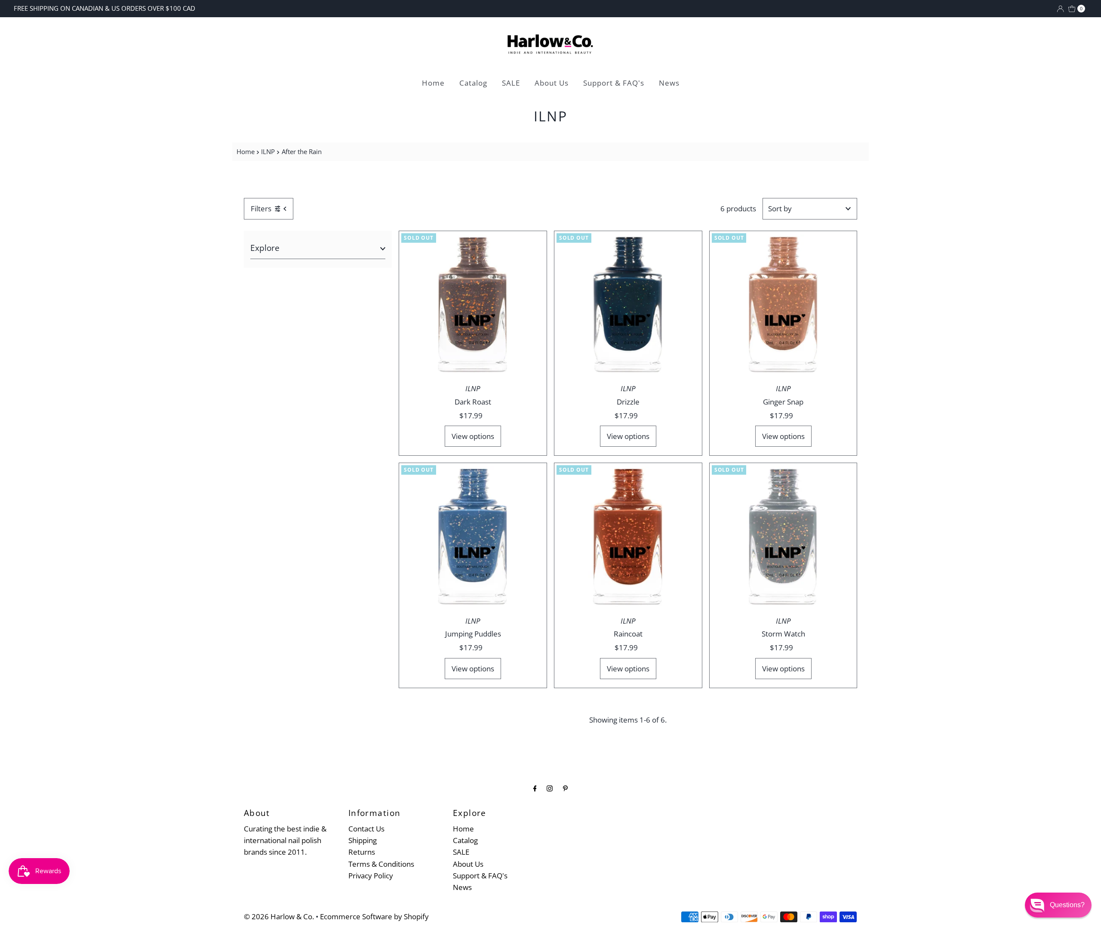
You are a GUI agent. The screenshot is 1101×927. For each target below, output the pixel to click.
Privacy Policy (370, 876)
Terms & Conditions (381, 864)
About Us (552, 83)
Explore (265, 247)
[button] (1058, 905)
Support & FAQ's (613, 83)
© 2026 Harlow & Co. (279, 916)
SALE (511, 83)
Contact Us (366, 829)
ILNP (268, 151)
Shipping (362, 840)
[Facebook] (535, 788)
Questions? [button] (1067, 904)
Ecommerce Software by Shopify (374, 916)
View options (473, 436)
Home (433, 83)
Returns (361, 852)
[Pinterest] (565, 788)
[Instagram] (550, 788)
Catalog (473, 83)
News (669, 83)
